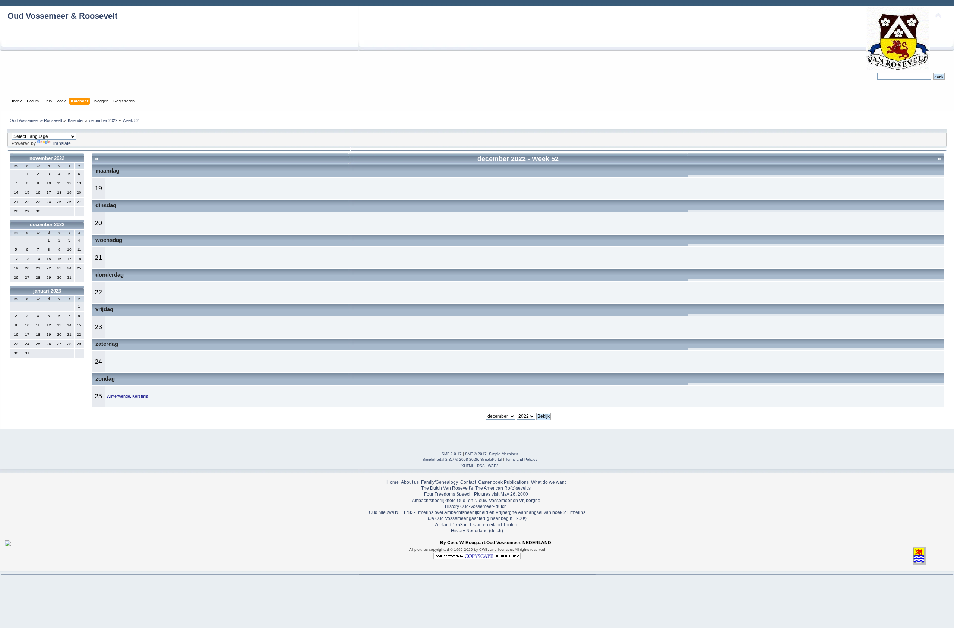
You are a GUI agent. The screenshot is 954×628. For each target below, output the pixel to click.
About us (410, 482)
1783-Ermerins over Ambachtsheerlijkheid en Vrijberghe (459, 512)
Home (392, 482)
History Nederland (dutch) (477, 530)
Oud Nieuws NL (385, 512)
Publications (516, 482)
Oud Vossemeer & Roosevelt (62, 15)
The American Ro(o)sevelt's (503, 488)
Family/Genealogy (439, 482)
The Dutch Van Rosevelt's (447, 488)
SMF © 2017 (476, 454)
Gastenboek (490, 482)
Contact (468, 482)
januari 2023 (47, 291)
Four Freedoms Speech (448, 494)
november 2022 (46, 158)
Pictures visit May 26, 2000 (501, 494)
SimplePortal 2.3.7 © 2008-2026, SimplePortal (462, 459)
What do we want (548, 482)
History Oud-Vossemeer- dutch (476, 506)
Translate (61, 143)
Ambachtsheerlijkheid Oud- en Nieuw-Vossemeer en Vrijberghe (476, 500)
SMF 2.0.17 (452, 454)
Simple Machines (503, 454)
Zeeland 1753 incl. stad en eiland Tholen (476, 524)
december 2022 (47, 224)
